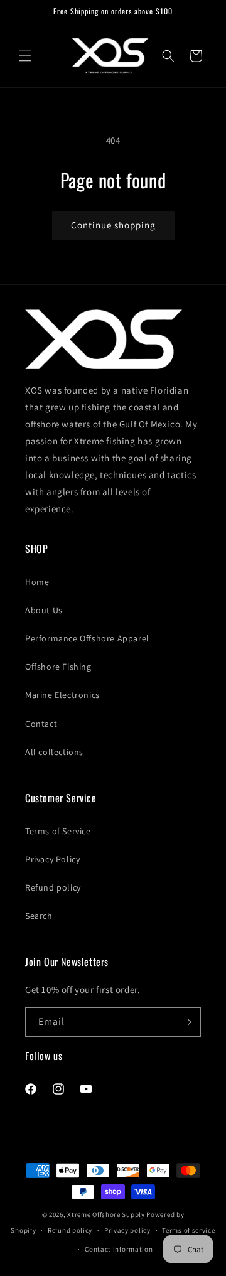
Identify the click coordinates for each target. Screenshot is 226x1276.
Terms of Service (58, 831)
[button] (25, 56)
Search (39, 915)
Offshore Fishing (58, 666)
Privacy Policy (52, 859)
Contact (41, 723)
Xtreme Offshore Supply (105, 1214)
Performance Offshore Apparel (87, 638)
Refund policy (53, 887)
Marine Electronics (62, 694)
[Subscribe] (186, 1022)
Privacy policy (127, 1230)
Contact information (119, 1249)
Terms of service (188, 1230)
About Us (44, 610)
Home (37, 581)
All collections (54, 752)
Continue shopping (113, 225)
